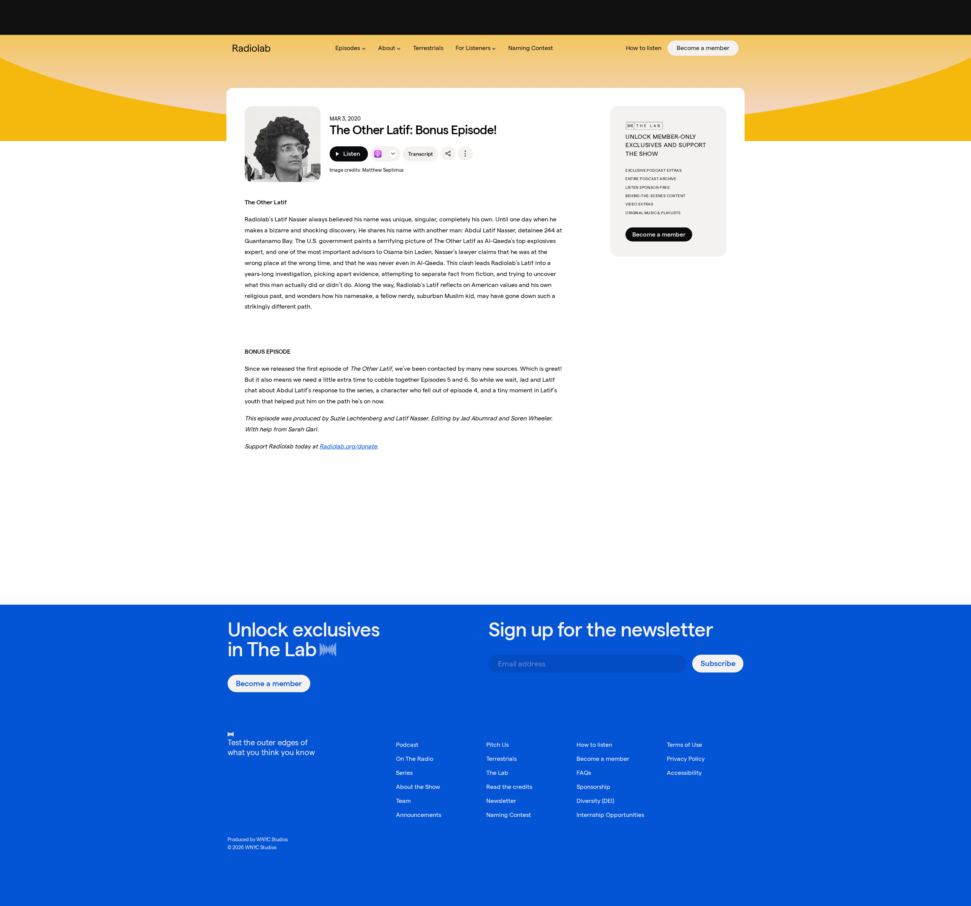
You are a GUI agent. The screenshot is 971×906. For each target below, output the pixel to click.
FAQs (584, 773)
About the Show (418, 787)
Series (404, 773)
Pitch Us (497, 744)
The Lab (281, 649)
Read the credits (509, 787)
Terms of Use (684, 744)
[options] (465, 153)
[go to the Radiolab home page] (253, 48)
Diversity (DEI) (595, 801)
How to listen (594, 744)
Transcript (420, 154)
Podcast (407, 744)
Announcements (418, 815)
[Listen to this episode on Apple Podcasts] (377, 153)
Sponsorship (593, 787)
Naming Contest (508, 815)
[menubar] (533, 48)
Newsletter (501, 801)
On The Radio (414, 759)
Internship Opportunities (610, 815)
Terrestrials (501, 759)
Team (403, 801)
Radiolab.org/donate (348, 446)
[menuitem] (350, 48)
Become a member (658, 234)
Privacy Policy (686, 759)
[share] (448, 153)
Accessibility (684, 773)
